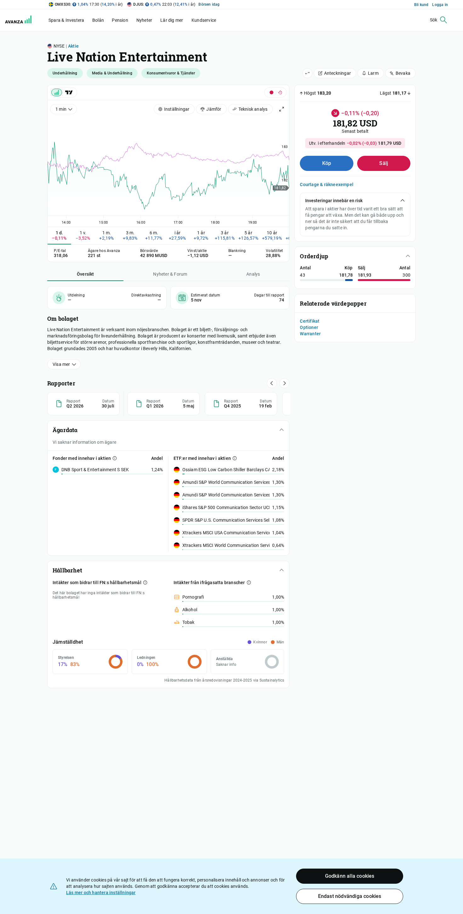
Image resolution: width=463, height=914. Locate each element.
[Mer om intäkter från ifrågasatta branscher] (248, 582)
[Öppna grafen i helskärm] (282, 109)
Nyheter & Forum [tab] (170, 274)
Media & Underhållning (112, 73)
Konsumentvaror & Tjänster (171, 73)
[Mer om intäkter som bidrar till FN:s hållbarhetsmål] (145, 582)
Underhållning (65, 73)
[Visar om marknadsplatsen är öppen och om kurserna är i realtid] (275, 92)
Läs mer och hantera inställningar (101, 892)
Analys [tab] (253, 274)
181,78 (346, 275)
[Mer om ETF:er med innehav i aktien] (234, 458)
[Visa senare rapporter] (272, 383)
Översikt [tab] (85, 274)
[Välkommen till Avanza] (19, 20)
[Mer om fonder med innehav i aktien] (114, 458)
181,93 (364, 275)
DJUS (138, 4)
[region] (168, 169)
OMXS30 (62, 4)
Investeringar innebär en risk (334, 200)
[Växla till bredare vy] (307, 73)
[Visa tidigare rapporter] (284, 383)
